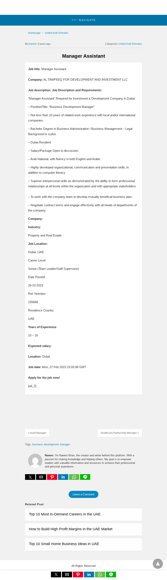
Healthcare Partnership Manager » (120, 432)
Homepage (34, 32)
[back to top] (158, 564)
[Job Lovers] (83, 9)
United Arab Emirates (56, 32)
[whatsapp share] (74, 478)
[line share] (85, 478)
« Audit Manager (37, 432)
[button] (83, 20)
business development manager (51, 444)
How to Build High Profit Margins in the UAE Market (70, 529)
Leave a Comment (83, 494)
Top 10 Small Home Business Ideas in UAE (64, 544)
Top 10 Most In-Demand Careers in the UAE (65, 514)
